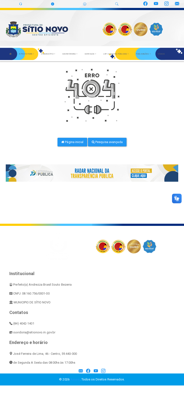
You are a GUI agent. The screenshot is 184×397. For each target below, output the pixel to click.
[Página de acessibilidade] (84, 4)
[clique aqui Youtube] (96, 371)
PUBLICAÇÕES (142, 54)
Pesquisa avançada (109, 142)
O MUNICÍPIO (47, 54)
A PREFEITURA (26, 54)
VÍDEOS (161, 54)
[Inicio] (10, 53)
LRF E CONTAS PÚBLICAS (115, 54)
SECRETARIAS (69, 54)
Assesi (75, 379)
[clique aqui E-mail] (81, 371)
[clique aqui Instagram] (103, 371)
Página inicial (73, 142)
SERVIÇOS (90, 54)
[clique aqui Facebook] (88, 371)
